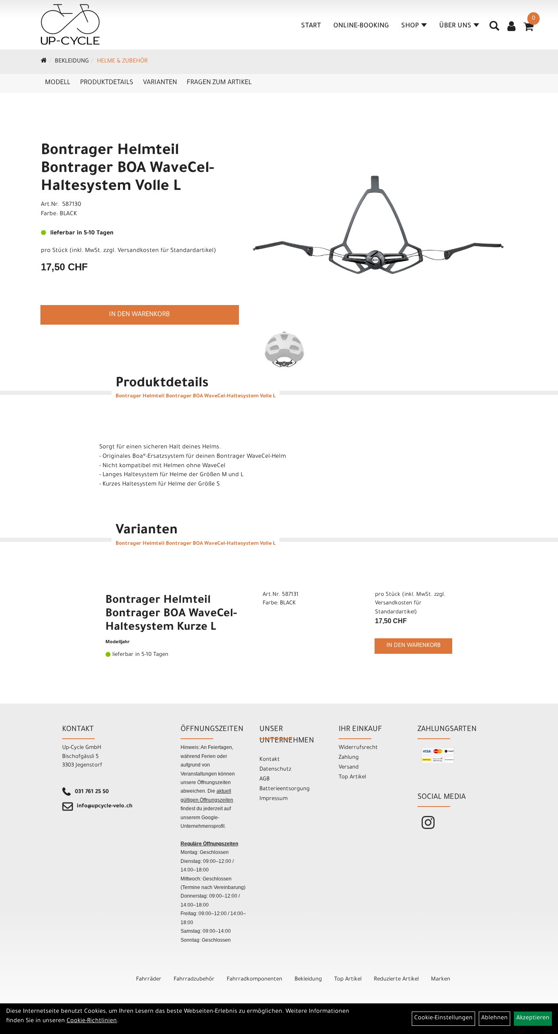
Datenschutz (275, 770)
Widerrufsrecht (358, 748)
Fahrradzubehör (194, 979)
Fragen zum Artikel (219, 83)
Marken (440, 979)
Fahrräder (148, 979)
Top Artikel (352, 777)
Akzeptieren (532, 1018)
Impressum (273, 799)
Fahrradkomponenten (254, 979)
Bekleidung (72, 61)
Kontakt (269, 760)
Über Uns (455, 26)
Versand (349, 767)
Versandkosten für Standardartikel (166, 251)
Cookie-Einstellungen (443, 1018)
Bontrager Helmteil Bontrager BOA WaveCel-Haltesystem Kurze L (171, 614)
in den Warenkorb (139, 315)
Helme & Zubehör (122, 61)
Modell (57, 83)
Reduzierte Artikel (396, 979)
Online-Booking (361, 26)
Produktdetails (106, 83)
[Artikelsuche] (494, 29)
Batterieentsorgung (284, 789)
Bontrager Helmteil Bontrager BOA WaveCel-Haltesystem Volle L (127, 169)
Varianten (160, 83)
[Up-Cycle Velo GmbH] (70, 24)
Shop (410, 26)
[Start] (44, 61)
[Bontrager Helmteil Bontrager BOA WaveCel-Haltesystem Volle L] (378, 225)
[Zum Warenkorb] (528, 29)
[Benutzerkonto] (511, 27)
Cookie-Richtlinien (92, 1021)
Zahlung (349, 758)
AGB (264, 779)
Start (311, 26)
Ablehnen (494, 1018)
